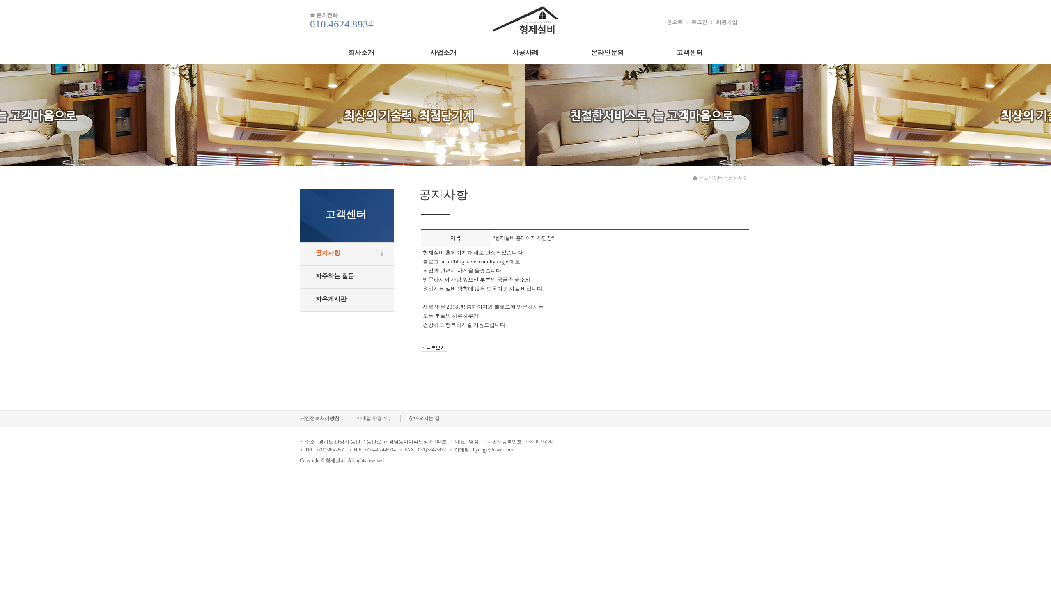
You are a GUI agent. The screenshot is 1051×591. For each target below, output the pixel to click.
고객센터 (690, 52)
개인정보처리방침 (320, 418)
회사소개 (361, 52)
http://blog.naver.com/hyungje (474, 262)
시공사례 (525, 52)
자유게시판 (331, 299)
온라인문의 (607, 52)
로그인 (699, 22)
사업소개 (443, 52)
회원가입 (726, 22)
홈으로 (675, 22)
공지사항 (328, 253)
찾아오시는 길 (424, 418)
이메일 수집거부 (374, 418)
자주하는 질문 (335, 276)
